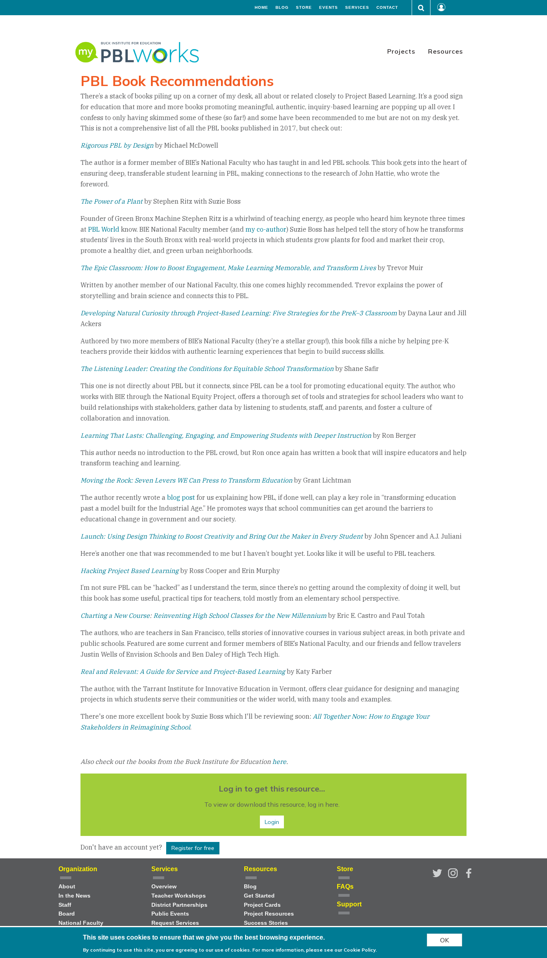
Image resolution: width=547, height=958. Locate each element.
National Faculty (80, 923)
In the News (74, 896)
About (66, 887)
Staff (64, 905)
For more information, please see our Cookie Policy (314, 950)
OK (444, 940)
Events (328, 8)
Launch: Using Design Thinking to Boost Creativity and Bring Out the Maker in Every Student (221, 536)
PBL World (103, 229)
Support (349, 904)
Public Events (170, 914)
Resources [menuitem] (445, 51)
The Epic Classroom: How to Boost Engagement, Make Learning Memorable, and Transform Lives (228, 268)
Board (66, 914)
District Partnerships (179, 905)
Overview (164, 887)
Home (261, 8)
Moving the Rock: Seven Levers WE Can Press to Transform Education (186, 480)
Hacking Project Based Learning (129, 571)
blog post (181, 497)
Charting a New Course (115, 615)
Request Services (175, 923)
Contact (387, 8)
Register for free (192, 848)
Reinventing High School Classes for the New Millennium (239, 615)
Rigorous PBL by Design (116, 145)
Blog (282, 8)
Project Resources (269, 914)
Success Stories (266, 923)
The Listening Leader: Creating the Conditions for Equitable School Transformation (207, 369)
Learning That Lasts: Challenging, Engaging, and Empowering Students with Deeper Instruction (225, 435)
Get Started (259, 896)
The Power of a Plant (111, 201)
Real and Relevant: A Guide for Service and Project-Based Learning (182, 671)
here (279, 762)
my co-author (265, 229)
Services (357, 8)
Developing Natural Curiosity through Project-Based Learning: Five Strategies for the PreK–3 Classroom (238, 313)
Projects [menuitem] (401, 51)
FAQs (345, 886)
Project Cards (262, 905)
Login (272, 822)
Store (304, 8)
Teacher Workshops (178, 896)
